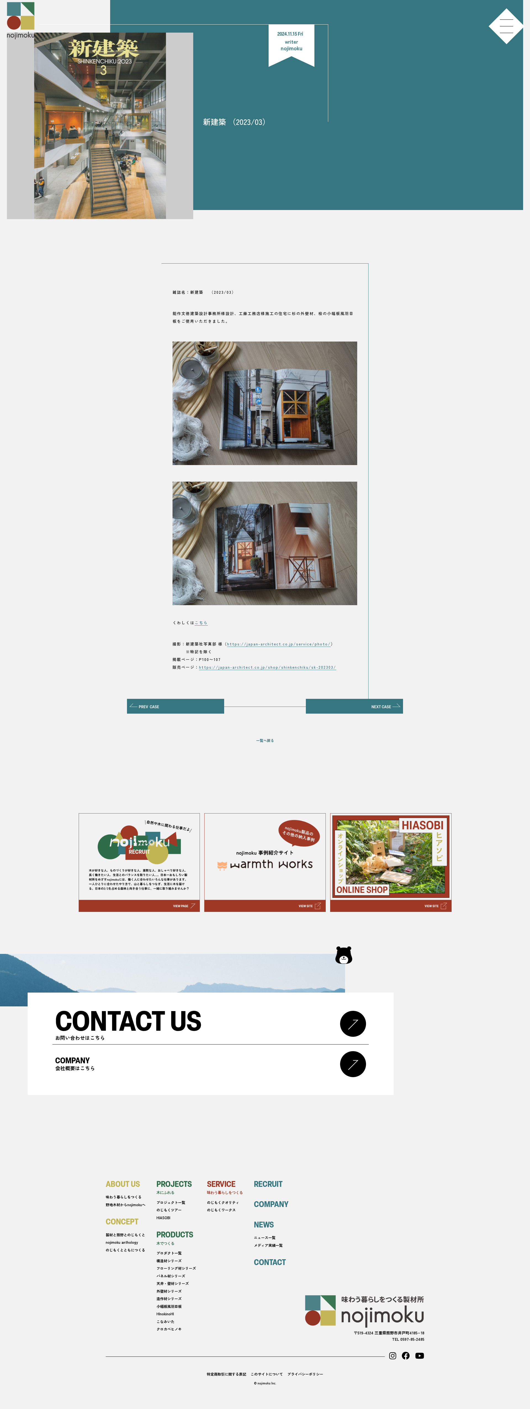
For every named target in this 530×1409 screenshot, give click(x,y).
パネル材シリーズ (171, 1276)
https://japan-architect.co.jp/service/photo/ (279, 644)
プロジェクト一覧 (171, 1202)
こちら (201, 622)
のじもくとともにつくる (125, 1250)
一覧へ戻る (265, 740)
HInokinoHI (165, 1313)
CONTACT (270, 1262)
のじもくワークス (221, 1210)
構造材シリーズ (169, 1260)
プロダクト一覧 (169, 1253)
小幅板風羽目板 (169, 1306)
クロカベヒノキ (169, 1329)
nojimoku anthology (122, 1242)
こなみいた (165, 1321)
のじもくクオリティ (223, 1202)
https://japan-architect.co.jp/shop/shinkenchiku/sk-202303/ (267, 667)
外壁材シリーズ (169, 1291)
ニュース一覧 (264, 1237)
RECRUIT (268, 1183)
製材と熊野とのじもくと (125, 1234)
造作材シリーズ (169, 1298)
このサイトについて (267, 1374)
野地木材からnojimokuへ (125, 1204)
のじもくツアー (169, 1210)
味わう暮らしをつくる (124, 1197)
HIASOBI (163, 1217)
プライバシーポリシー (305, 1374)
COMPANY (271, 1203)
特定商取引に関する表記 (226, 1374)
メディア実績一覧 (268, 1245)
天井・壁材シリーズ (173, 1283)
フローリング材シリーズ (176, 1268)
